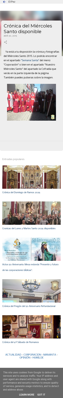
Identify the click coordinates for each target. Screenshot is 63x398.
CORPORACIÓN (32, 354)
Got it (41, 394)
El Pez (12, 1)
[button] (5, 42)
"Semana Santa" (30, 60)
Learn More (26, 394)
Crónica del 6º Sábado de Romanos (20, 342)
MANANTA (49, 354)
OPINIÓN (25, 357)
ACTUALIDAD (13, 354)
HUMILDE (38, 357)
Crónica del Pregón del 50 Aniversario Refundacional (28, 306)
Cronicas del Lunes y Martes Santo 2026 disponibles (29, 228)
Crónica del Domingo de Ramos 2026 (21, 192)
